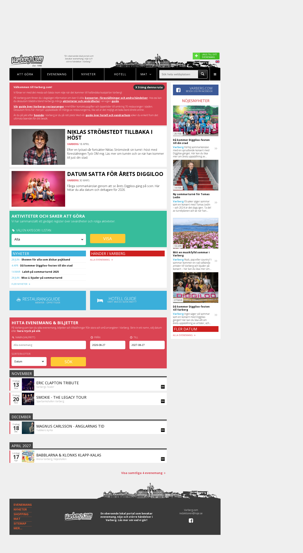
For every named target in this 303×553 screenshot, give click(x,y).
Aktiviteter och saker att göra (48, 216)
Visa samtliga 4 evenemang (142, 473)
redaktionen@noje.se (191, 513)
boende (39, 115)
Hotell (120, 74)
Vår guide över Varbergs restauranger (39, 106)
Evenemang (57, 74)
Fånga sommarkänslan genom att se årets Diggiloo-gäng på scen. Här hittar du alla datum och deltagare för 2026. (113, 188)
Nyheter (88, 74)
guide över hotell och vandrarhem (108, 115)
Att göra (25, 74)
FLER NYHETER (20, 283)
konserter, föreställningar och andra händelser (116, 98)
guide (115, 101)
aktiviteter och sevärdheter (81, 101)
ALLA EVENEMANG (100, 259)
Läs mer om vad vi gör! (132, 520)
